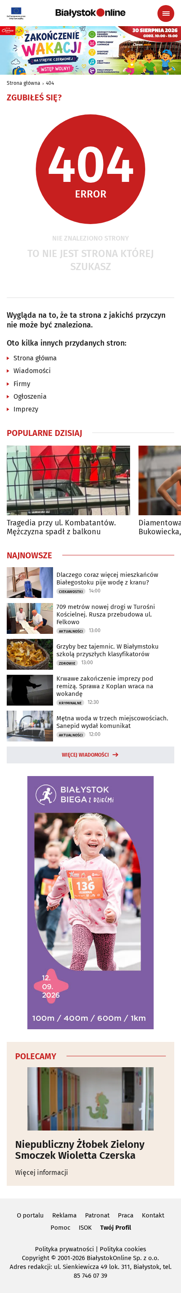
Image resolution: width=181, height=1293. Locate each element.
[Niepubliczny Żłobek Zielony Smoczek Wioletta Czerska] (90, 1099)
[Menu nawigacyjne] (165, 13)
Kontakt (153, 1215)
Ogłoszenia (30, 396)
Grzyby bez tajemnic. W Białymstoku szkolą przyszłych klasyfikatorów (107, 650)
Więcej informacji (41, 1173)
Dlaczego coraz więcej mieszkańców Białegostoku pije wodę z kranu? (107, 578)
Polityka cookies (123, 1249)
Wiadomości (32, 371)
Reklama (64, 1215)
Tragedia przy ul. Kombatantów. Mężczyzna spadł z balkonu (61, 528)
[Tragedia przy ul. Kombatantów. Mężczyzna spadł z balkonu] (68, 480)
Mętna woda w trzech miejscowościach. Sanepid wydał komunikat (112, 722)
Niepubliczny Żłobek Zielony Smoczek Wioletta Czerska (79, 1150)
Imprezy (25, 409)
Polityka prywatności (64, 1249)
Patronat (97, 1215)
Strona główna (23, 83)
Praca (125, 1215)
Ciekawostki (71, 592)
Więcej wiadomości (85, 755)
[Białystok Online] (90, 13)
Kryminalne (70, 703)
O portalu (30, 1215)
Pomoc (60, 1227)
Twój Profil (115, 1227)
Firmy (21, 384)
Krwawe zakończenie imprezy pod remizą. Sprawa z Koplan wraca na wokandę (104, 686)
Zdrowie (67, 663)
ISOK (85, 1227)
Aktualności (71, 631)
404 (50, 83)
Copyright (35, 1258)
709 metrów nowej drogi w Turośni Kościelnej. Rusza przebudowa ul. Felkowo (105, 614)
